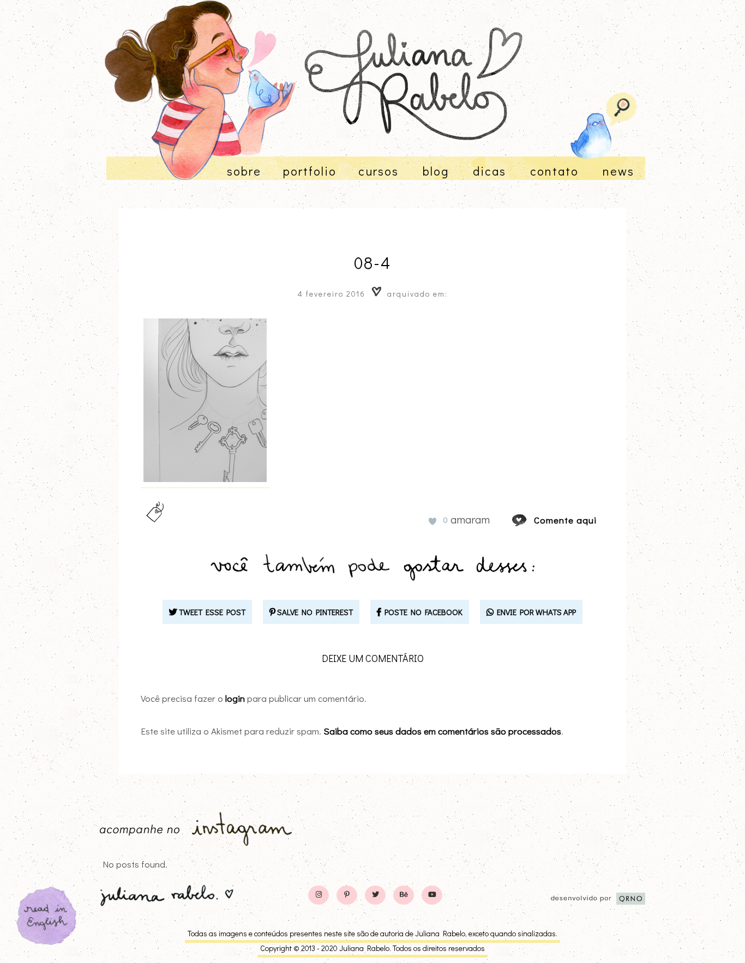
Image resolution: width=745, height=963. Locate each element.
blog (436, 171)
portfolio (310, 171)
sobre (244, 171)
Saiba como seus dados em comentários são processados (442, 731)
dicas (489, 171)
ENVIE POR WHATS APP (535, 611)
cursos (378, 171)
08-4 (372, 262)
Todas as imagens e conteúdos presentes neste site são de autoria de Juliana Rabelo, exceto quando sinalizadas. (372, 933)
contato (554, 171)
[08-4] (529, 520)
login (235, 698)
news (618, 171)
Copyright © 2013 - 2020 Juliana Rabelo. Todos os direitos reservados (372, 948)
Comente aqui (565, 520)
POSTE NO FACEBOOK (421, 611)
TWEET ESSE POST (211, 611)
